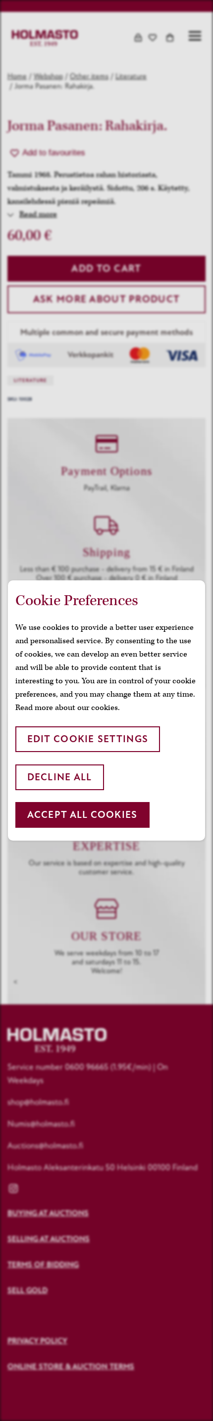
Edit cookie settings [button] (88, 739)
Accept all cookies (82, 814)
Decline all (59, 777)
